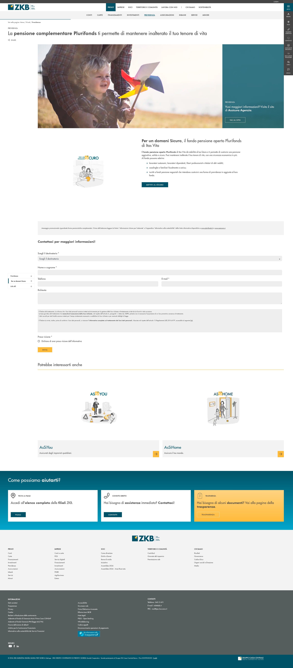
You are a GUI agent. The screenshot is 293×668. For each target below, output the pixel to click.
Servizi (10, 575)
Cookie (10, 612)
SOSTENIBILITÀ (205, 7)
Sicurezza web (83, 606)
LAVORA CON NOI (169, 7)
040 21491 (159, 602)
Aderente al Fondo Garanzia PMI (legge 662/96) (25, 621)
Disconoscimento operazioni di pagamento (93, 628)
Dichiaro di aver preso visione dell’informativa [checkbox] (61, 341)
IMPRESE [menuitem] (121, 7)
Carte (10, 556)
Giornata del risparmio (156, 556)
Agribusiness (59, 575)
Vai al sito (238, 120)
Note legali (82, 615)
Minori (10, 578)
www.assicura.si (220, 228)
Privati (28, 22)
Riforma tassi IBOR (93, 612)
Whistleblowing (83, 621)
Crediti (155, 658)
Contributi (151, 553)
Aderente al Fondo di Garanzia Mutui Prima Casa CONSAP (29, 618)
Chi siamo (198, 549)
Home (22, 22)
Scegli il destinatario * (48, 253)
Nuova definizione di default (18, 624)
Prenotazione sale (154, 559)
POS (56, 556)
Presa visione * (45, 336)
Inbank (10, 572)
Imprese (58, 549)
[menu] (159, 7)
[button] (288, 7)
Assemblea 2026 (107, 565)
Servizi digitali (60, 559)
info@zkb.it (158, 605)
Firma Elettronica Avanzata (87, 609)
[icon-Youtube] (10, 646)
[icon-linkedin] (18, 646)
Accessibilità (82, 603)
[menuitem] (276, 2)
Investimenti (12, 562)
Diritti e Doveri (106, 556)
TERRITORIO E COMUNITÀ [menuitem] (147, 7)
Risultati (197, 553)
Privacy (10, 609)
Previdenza (12, 565)
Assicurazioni (13, 569)
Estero (57, 578)
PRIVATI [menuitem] (111, 7)
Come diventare (106, 553)
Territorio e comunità (157, 549)
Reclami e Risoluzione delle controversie (22, 615)
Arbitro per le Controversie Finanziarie (30, 628)
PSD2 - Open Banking (94, 618)
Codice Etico (198, 559)
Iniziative (104, 562)
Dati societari (13, 603)
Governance (198, 556)
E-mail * (165, 278)
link (191, 320)
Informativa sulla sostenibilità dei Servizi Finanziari (26, 631)
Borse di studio (106, 559)
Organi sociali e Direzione (203, 562)
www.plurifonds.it (207, 228)
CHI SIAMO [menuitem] (190, 7)
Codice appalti (92, 624)
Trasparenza (12, 606)
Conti (10, 553)
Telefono (42, 278)
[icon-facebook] (14, 646)
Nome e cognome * (47, 267)
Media (196, 565)
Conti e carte (59, 553)
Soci (103, 549)
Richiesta (42, 289)
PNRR (57, 572)
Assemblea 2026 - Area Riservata (113, 569)
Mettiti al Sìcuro (154, 185)
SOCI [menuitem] (130, 7)
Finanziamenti (13, 559)
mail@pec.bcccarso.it (159, 609)
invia (47, 350)
